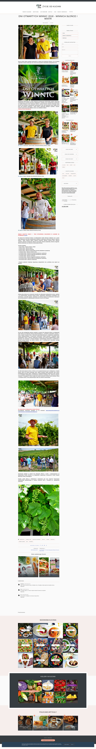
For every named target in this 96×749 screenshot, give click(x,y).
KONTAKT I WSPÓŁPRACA (67, 35)
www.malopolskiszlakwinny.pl (52, 410)
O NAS (64, 33)
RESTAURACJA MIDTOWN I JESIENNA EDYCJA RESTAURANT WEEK (74, 99)
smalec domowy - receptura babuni (65, 71)
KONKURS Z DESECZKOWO (65, 86)
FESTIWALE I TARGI (28, 539)
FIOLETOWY (67, 173)
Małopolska (52, 539)
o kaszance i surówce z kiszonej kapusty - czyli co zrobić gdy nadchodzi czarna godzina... (65, 115)
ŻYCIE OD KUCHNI (51, 6)
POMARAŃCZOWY (73, 173)
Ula (21, 594)
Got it (72, 744)
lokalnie (47, 539)
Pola (21, 589)
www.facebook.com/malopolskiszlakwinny (27, 411)
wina (27, 541)
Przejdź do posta (28, 575)
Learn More (66, 744)
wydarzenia (31, 541)
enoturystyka (22, 539)
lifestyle (43, 539)
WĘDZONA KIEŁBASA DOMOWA (72, 86)
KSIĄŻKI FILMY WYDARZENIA (36, 539)
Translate (65, 201)
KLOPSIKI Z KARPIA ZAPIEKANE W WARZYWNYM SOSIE (73, 72)
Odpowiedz (22, 586)
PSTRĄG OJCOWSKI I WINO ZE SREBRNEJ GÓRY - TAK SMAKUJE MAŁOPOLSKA (65, 100)
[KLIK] (25, 235)
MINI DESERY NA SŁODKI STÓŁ (73, 113)
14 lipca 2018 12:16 (25, 589)
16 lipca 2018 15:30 (25, 594)
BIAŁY (63, 173)
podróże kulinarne (22, 541)
